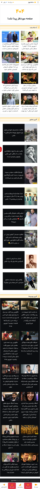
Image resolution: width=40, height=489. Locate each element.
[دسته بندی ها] (38, 2)
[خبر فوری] (1, 149)
